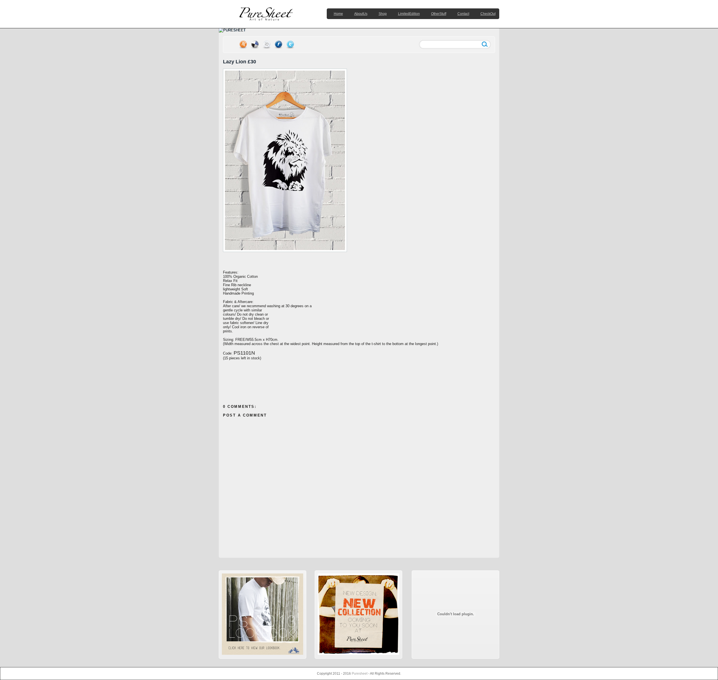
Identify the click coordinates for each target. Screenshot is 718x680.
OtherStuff (438, 14)
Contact (463, 14)
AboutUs (360, 14)
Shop (383, 14)
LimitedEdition (409, 14)
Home (338, 14)
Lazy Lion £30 (239, 61)
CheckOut (488, 14)
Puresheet (359, 674)
